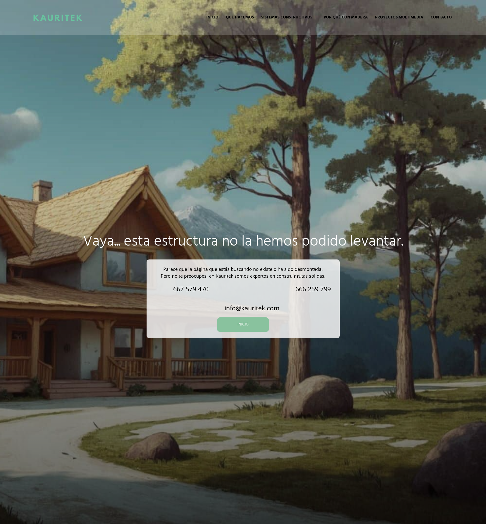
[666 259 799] (285, 289)
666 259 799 (313, 289)
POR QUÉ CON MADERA (346, 17)
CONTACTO (441, 17)
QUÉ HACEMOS (240, 17)
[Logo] (58, 17)
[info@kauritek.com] (214, 308)
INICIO (212, 17)
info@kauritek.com (252, 307)
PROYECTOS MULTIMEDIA (399, 17)
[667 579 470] (162, 289)
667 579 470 (191, 289)
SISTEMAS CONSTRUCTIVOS (286, 17)
